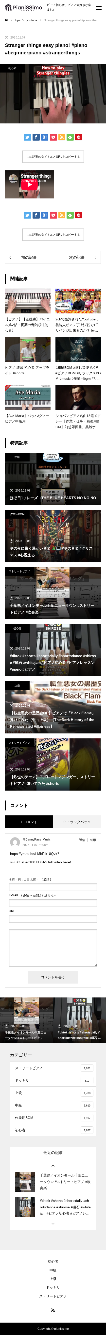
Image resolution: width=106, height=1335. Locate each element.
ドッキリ (53, 1288)
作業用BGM (17, 514)
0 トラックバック (77, 822)
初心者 (12, 68)
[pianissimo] (23, 7)
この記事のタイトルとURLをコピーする (53, 156)
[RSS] (53, 1310)
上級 (17, 685)
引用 (93, 840)
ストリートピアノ (19, 571)
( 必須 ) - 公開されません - (32, 895)
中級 (17, 457)
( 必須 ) (30, 879)
